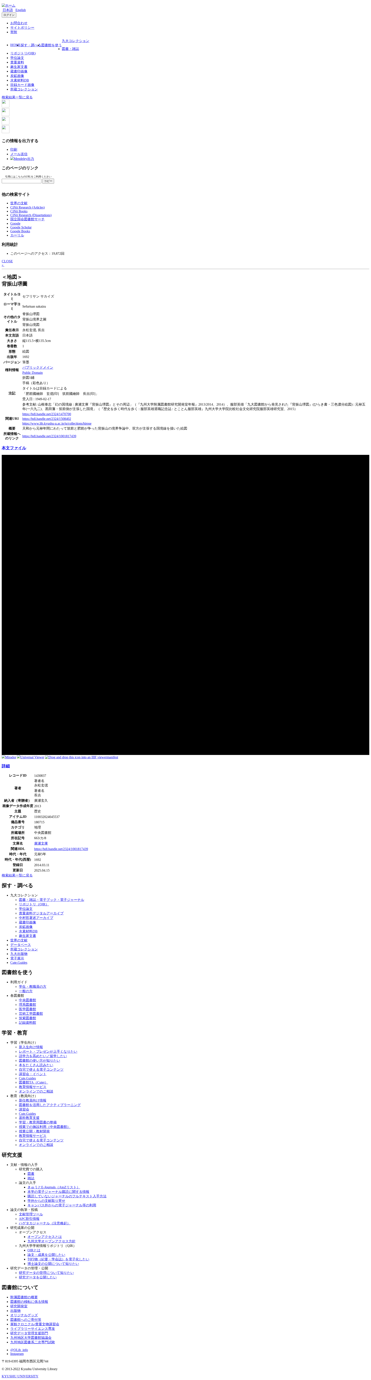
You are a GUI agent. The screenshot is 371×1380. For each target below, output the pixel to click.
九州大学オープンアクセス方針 (51, 1241)
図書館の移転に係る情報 (29, 1301)
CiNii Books (18, 211)
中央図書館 (27, 1000)
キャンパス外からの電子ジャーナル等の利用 (61, 1205)
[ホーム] (8, 5)
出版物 (15, 1310)
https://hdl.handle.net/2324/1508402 (46, 419)
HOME (15, 45)
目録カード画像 (22, 85)
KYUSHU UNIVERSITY (20, 1376)
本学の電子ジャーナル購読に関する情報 (58, 1192)
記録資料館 (27, 1022)
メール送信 (18, 154)
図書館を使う (51, 45)
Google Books (20, 231)
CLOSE (7, 261)
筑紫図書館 (27, 1018)
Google (15, 223)
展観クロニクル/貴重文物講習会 (34, 1324)
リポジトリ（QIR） (34, 904)
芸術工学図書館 (31, 1013)
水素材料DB (19, 80)
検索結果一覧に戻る (17, 97)
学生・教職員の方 (32, 986)
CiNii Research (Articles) (27, 207)
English (20, 10)
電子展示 (17, 958)
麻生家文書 (18, 67)
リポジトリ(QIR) (23, 53)
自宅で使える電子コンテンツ (41, 1069)
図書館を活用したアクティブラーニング (50, 1105)
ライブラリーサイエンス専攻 (32, 1328)
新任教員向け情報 (32, 1100)
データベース (20, 945)
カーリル (17, 235)
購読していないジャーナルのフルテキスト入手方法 (66, 1196)
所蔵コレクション (24, 89)
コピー (48, 181)
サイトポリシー (22, 27)
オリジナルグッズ (24, 1315)
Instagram (17, 1354)
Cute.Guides (18, 962)
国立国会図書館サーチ (27, 219)
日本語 (8, 10)
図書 (30, 1174)
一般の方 (26, 991)
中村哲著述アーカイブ (36, 918)
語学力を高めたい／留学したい (43, 1056)
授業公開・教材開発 (34, 1131)
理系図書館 (27, 1004)
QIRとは (33, 1250)
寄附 (13, 32)
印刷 (13, 149)
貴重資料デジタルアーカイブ (41, 913)
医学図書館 (27, 1009)
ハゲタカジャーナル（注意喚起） (44, 1223)
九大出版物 (18, 954)
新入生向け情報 (31, 1047)
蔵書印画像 (18, 71)
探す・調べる (31, 45)
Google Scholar (21, 227)
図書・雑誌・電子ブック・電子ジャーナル (51, 900)
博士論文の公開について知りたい (53, 1264)
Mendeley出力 (24, 159)
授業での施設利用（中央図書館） (44, 1127)
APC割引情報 (29, 1219)
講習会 (24, 1109)
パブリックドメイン (37, 367)
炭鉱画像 (17, 76)
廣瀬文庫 (41, 843)
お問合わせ (18, 23)
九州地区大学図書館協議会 (31, 1337)
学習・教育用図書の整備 (38, 1122)
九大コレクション (75, 41)
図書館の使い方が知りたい (39, 1060)
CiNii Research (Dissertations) (31, 215)
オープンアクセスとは (44, 1237)
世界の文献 (18, 203)
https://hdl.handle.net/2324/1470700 (46, 414)
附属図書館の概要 (24, 1297)
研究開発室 (18, 1306)
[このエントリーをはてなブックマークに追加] (5, 123)
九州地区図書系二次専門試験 (32, 1342)
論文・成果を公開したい (46, 1255)
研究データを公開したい (38, 1277)
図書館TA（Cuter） (33, 1082)
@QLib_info (19, 1350)
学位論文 (17, 58)
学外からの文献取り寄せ (46, 1201)
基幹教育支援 (29, 1118)
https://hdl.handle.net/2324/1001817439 (49, 436)
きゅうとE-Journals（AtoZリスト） (53, 1187)
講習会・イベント (32, 1074)
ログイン (9, 15)
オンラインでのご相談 (36, 1091)
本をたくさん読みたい (36, 1065)
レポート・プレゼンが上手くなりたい (48, 1051)
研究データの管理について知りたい (46, 1273)
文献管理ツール (31, 1214)
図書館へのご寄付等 (25, 1319)
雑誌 (30, 1178)
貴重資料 (17, 62)
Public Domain (32, 372)
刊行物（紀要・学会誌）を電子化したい (58, 1259)
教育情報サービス (32, 1087)
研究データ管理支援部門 (29, 1333)
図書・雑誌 (70, 49)
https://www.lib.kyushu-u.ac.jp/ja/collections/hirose (56, 423)
